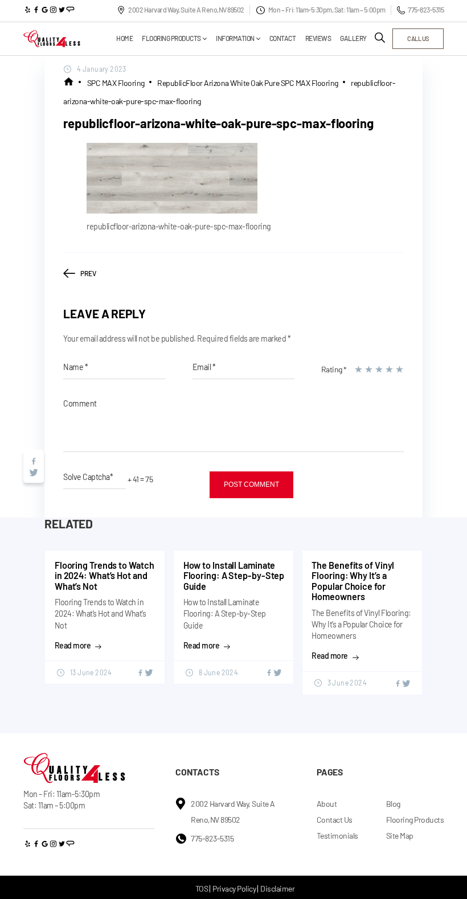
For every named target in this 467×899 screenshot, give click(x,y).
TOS (201, 888)
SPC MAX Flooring (116, 83)
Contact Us (335, 819)
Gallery (353, 38)
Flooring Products (171, 38)
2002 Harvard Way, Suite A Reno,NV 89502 (186, 10)
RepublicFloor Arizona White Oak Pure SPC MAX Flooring (247, 83)
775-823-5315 (426, 10)
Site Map (399, 835)
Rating (334, 369)
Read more (73, 645)
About (327, 803)
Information (235, 38)
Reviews (318, 38)
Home (124, 38)
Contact (282, 38)
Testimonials (337, 835)
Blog (393, 803)
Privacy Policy (234, 888)
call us (418, 38)
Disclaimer (277, 888)
